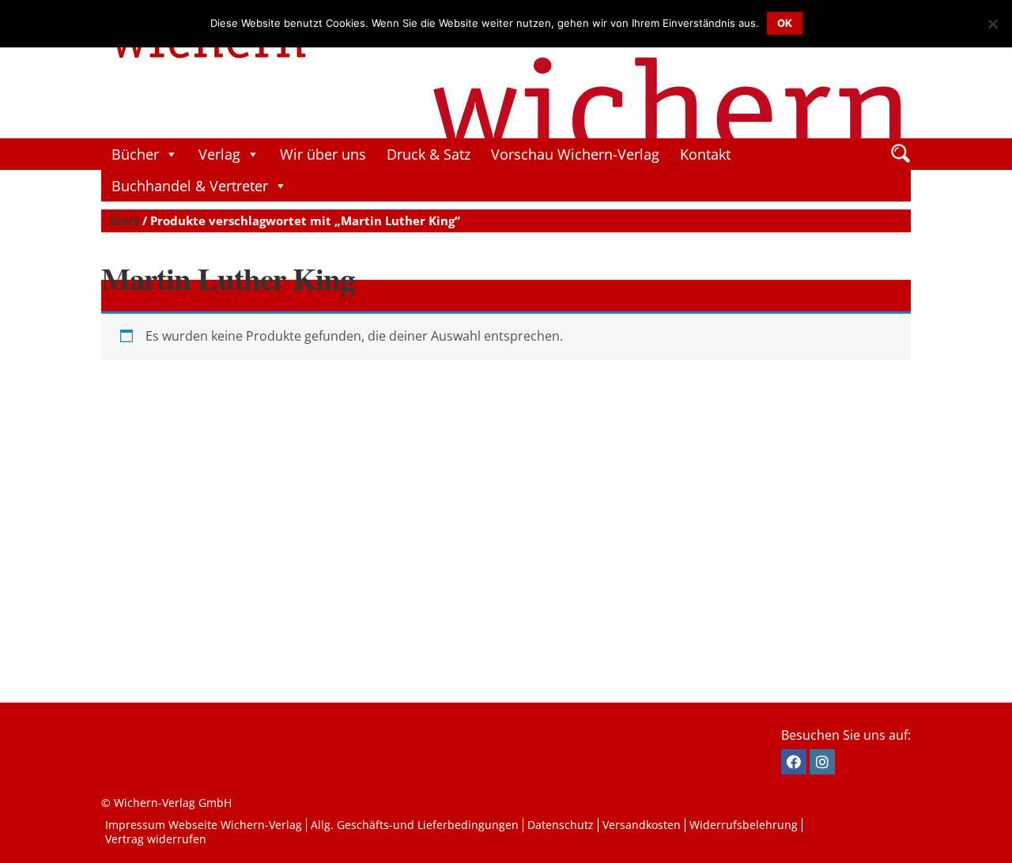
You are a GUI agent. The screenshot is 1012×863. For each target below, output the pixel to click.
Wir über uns (323, 154)
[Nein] (992, 24)
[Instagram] (822, 761)
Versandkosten (641, 824)
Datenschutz (560, 824)
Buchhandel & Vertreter (189, 185)
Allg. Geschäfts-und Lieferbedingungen (415, 824)
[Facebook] (793, 761)
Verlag (219, 154)
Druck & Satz (428, 154)
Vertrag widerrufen (155, 838)
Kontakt (705, 154)
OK (784, 23)
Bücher (135, 154)
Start (124, 220)
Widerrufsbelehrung (743, 824)
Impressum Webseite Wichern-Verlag (203, 824)
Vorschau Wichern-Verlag (575, 154)
